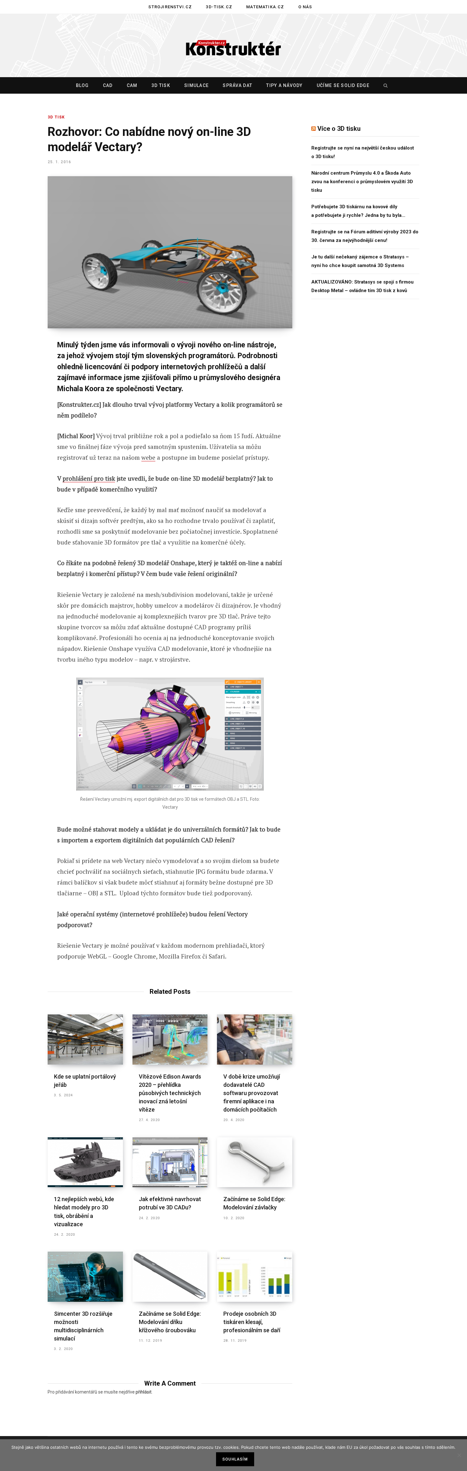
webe (148, 457)
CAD (108, 85)
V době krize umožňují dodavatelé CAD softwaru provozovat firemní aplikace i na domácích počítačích (251, 1093)
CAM (132, 85)
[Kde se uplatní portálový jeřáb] (85, 1039)
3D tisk (161, 85)
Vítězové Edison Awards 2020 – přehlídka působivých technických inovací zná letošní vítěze (170, 1093)
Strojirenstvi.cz (170, 6)
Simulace (196, 85)
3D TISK (56, 117)
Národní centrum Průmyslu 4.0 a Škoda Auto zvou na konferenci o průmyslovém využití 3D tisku (362, 181)
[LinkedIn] (24, 413)
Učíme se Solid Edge (343, 85)
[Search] (384, 85)
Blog (82, 85)
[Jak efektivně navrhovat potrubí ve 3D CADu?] (170, 1162)
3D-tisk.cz (219, 6)
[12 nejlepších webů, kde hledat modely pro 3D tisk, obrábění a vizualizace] (85, 1162)
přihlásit (144, 1391)
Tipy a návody (284, 85)
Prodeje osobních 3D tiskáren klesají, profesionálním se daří (251, 1322)
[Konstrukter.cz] (233, 46)
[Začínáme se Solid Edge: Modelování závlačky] (254, 1162)
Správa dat (237, 85)
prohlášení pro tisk (89, 478)
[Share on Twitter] (24, 380)
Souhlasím (235, 1459)
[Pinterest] (24, 397)
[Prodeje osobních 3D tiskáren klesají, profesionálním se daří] (254, 1277)
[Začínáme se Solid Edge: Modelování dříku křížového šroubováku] (170, 1277)
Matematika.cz (265, 6)
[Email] (24, 430)
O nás (305, 6)
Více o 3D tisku (339, 128)
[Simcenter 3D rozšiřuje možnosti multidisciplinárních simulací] (85, 1277)
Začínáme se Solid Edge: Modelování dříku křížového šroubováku (170, 1322)
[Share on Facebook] (24, 363)
